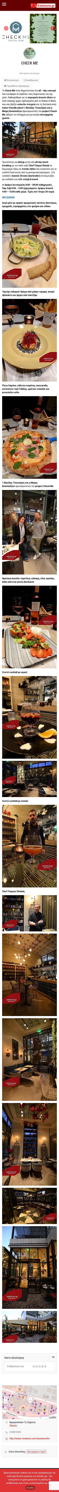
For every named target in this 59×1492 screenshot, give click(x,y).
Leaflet (52, 1417)
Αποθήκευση (31, 80)
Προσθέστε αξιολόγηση (17, 86)
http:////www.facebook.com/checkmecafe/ (29, 1438)
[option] (15, 28)
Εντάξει (30, 1488)
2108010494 (15, 1432)
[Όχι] (55, 1480)
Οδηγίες (13, 1425)
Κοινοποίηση (12, 80)
